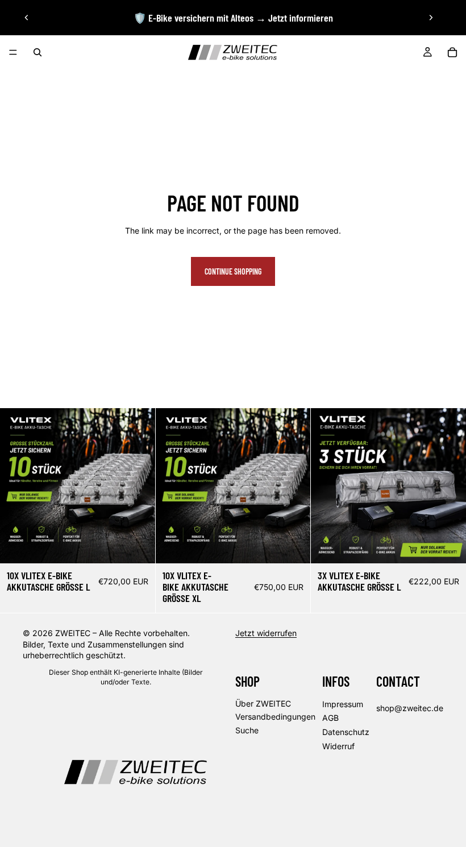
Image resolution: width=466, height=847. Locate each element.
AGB (330, 718)
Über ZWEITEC (263, 703)
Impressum (342, 704)
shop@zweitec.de (409, 708)
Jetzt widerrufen (266, 633)
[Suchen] (37, 52)
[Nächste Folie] (430, 17)
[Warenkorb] (452, 52)
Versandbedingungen (275, 717)
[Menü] (13, 52)
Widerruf (338, 746)
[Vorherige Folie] (26, 17)
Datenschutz (345, 732)
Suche (247, 730)
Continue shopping (233, 271)
